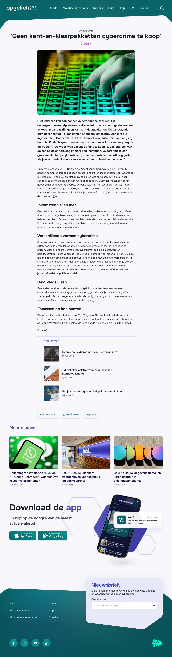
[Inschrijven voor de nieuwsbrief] (154, 605)
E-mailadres (98, 599)
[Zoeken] (162, 8)
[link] (21, 8)
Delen (87, 43)
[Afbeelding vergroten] (129, 54)
